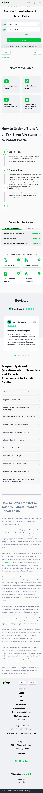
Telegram (28, 729)
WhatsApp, (15, 729)
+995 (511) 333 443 (21, 726)
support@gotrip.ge (21, 748)
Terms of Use (21, 779)
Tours (21, 693)
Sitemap (27, 791)
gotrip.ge (21, 753)
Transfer (10, 7)
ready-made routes (9, 562)
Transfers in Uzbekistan (21, 712)
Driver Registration (21, 704)
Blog (21, 700)
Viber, (22, 729)
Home (3, 7)
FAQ (21, 697)
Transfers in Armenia (21, 708)
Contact (21, 720)
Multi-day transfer (21, 716)
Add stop (25, 35)
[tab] (21, 392)
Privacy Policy (21, 782)
